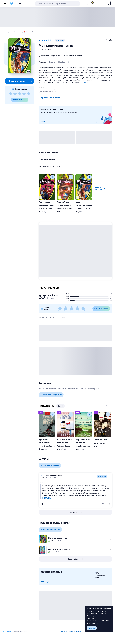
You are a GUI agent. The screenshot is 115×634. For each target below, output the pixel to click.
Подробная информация (50, 97)
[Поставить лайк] (41, 503)
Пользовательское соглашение (71, 631)
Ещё (86, 82)
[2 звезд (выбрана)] (44, 40)
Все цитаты (74, 512)
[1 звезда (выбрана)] (42, 40)
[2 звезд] (15, 94)
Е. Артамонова (45, 208)
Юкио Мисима (100, 443)
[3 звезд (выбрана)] (46, 40)
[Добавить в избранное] (106, 40)
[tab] (43, 62)
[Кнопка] (52, 177)
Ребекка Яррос (63, 446)
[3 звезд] (19, 94)
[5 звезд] (28, 94)
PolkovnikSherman (54, 475)
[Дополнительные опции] (31, 81)
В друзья (103, 476)
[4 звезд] (24, 94)
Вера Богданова (82, 446)
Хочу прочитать (17, 81)
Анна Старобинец (47, 446)
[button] (19, 55)
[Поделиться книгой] (110, 40)
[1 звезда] (10, 94)
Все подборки (74, 559)
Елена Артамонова (46, 50)
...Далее (95, 623)
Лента (22, 3)
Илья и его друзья (47, 159)
